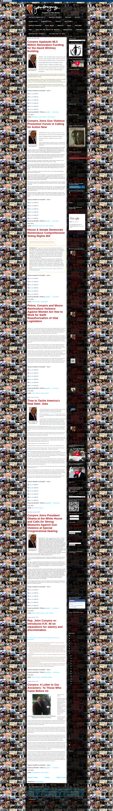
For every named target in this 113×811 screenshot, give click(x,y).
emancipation (36, 772)
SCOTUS (70, 793)
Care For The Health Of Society (47, 29)
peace (30, 794)
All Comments (75, 519)
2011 (72, 738)
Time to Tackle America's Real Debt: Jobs (43, 402)
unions (56, 794)
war (46, 794)
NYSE (58, 796)
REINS (64, 794)
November (76, 658)
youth (60, 794)
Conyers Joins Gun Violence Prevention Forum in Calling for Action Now (46, 124)
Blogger (60, 807)
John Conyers (51, 117)
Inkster (58, 21)
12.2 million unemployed (55, 426)
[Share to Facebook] (31, 114)
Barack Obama (36, 613)
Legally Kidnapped (76, 626)
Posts (72, 516)
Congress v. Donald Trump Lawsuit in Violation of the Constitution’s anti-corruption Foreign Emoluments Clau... (77, 72)
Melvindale (69, 21)
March (75, 678)
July (74, 668)
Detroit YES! (74, 618)
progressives (51, 794)
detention (63, 796)
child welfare (58, 789)
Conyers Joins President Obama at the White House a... (78, 719)
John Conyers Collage (73, 554)
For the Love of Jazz (57, 34)
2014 (72, 651)
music (82, 793)
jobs (33, 508)
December (76, 655)
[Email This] (28, 114)
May (74, 673)
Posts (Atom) (39, 781)
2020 (72, 635)
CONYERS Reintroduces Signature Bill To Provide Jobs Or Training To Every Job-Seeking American (77, 340)
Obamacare (48, 793)
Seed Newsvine (74, 742)
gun (44, 226)
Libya (37, 796)
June (74, 671)
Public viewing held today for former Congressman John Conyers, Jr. (77, 392)
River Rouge (49, 25)
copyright (76, 791)
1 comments (55, 296)
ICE (44, 794)
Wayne (69, 25)
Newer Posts (32, 777)
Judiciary (45, 789)
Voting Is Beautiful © (37, 17)
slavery (50, 677)
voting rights (44, 301)
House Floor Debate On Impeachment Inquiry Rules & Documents (78, 411)
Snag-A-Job (74, 484)
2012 (72, 736)
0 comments (55, 112)
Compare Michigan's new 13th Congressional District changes (76, 240)
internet (82, 791)
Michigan (66, 789)
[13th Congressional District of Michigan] (71, 607)
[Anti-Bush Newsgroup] (76, 745)
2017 (72, 643)
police (67, 791)
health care (77, 789)
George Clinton (57, 793)
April (74, 676)
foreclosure (35, 794)
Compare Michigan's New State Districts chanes (76, 245)
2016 (72, 646)
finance (67, 796)
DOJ (71, 789)
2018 (72, 641)
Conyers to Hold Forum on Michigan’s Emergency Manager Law (78, 255)
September (76, 663)
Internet (79, 29)
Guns (43, 613)
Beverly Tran (72, 74)
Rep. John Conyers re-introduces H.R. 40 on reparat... (78, 725)
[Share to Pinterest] (33, 114)
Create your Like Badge (81, 609)
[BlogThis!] (29, 114)
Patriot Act (76, 794)
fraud (50, 791)
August (75, 666)
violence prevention (52, 796)
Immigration (67, 29)
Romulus (60, 25)
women (47, 393)
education (38, 793)
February (75, 681)
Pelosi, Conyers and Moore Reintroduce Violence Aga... (78, 707)
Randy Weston (72, 796)
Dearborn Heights (55, 17)
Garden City (33, 21)
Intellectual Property (37, 34)
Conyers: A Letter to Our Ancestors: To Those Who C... (78, 730)
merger (77, 796)
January (75, 684)
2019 (72, 638)
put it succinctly (52, 414)
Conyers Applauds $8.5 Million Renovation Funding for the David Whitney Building (45, 46)
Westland (78, 25)
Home (30, 29)
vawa (42, 393)
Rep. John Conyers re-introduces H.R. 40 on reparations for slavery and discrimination (45, 625)
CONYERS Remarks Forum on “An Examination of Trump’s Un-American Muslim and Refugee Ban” (78, 317)
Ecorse (77, 17)
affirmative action (37, 117)
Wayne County (43, 796)
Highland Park (46, 21)
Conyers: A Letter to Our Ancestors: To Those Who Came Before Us (44, 687)
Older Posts (61, 777)
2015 (72, 648)
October (75, 661)
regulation (31, 793)
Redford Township (35, 25)
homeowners (32, 796)
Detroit (68, 17)
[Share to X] (30, 114)
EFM (67, 794)
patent (40, 794)
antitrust (65, 793)
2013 (72, 653)
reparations (44, 677)
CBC (71, 791)
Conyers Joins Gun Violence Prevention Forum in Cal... (78, 695)
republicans (77, 793)
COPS (71, 794)
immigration (44, 791)
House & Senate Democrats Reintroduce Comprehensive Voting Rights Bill (46, 233)
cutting (30, 452)
